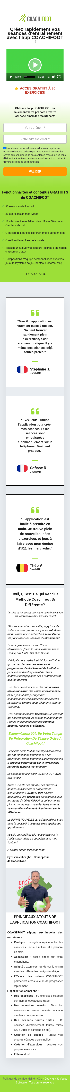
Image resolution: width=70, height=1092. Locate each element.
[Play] (11, 77)
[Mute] (53, 77)
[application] (35, 65)
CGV (39, 1078)
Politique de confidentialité (19, 1078)
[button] (35, 65)
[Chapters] (48, 77)
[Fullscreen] (59, 77)
